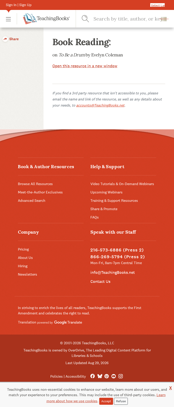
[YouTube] (114, 376)
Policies (56, 376)
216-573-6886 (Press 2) (117, 250)
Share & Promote (103, 209)
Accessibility (75, 376)
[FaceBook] (92, 376)
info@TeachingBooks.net (112, 272)
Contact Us (100, 281)
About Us (25, 257)
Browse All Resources (35, 183)
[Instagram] (121, 376)
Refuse (121, 401)
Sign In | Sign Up (18, 4)
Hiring (22, 266)
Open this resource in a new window (84, 65)
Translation (27, 322)
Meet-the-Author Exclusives (40, 192)
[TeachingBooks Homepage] (43, 18)
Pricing (23, 249)
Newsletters (27, 274)
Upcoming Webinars (106, 192)
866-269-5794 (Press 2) (117, 257)
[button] (8, 19)
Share (13, 39)
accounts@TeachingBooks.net (100, 105)
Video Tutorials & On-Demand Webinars (122, 183)
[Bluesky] (100, 376)
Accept (106, 401)
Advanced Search (31, 200)
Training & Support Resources (114, 200)
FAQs (94, 217)
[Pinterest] (107, 376)
